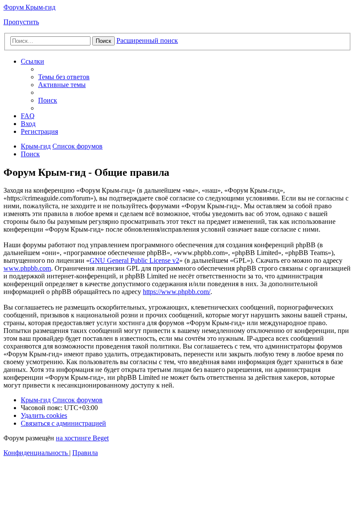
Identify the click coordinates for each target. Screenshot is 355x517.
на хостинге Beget (82, 438)
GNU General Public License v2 (134, 260)
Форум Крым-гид (29, 7)
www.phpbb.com (27, 268)
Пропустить (21, 22)
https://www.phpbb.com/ (176, 291)
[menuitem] (64, 77)
